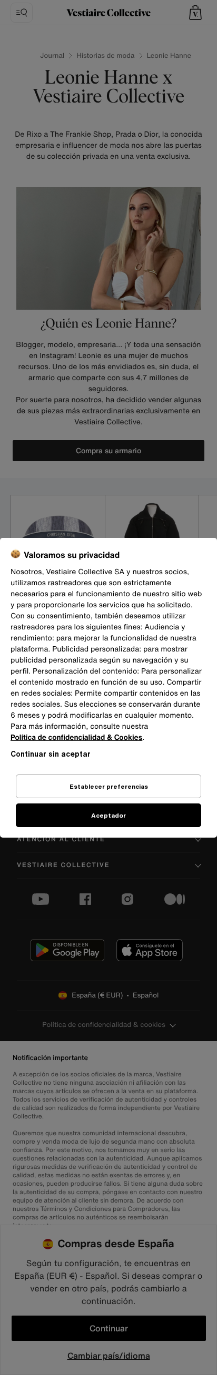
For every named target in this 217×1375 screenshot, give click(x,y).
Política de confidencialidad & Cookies (76, 737)
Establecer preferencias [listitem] (109, 786)
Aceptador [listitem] (108, 815)
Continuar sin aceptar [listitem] (51, 753)
